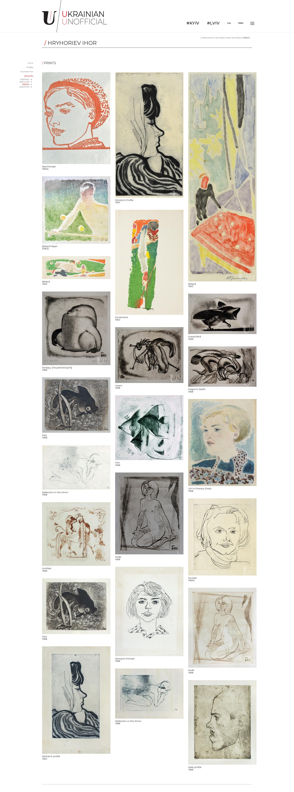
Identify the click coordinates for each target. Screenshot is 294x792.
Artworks (28, 76)
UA (229, 23)
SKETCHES (24, 82)
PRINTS (25, 84)
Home (30, 63)
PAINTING (24, 79)
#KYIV (193, 23)
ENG (240, 23)
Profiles (30, 67)
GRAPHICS (24, 87)
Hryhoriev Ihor (26, 71)
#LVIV (213, 23)
